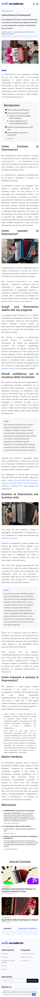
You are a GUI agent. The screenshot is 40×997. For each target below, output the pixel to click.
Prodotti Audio (26, 957)
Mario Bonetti (8, 32)
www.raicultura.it (10, 833)
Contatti (4, 957)
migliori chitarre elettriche (19, 480)
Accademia (25, 960)
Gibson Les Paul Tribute (27, 483)
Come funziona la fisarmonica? (18, 110)
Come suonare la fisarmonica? (18, 113)
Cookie (4, 966)
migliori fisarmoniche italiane (20, 301)
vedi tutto (10, 139)
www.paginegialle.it (10, 849)
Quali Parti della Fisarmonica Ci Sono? (20, 920)
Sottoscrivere (32, 981)
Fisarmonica (9, 11)
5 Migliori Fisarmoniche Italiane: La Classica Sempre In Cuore (19, 890)
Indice (3, 11)
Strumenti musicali (27, 954)
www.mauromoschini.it (12, 823)
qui (30, 36)
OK (34, 994)
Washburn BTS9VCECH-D (12, 486)
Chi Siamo (5, 954)
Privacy (4, 969)
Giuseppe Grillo (28, 32)
